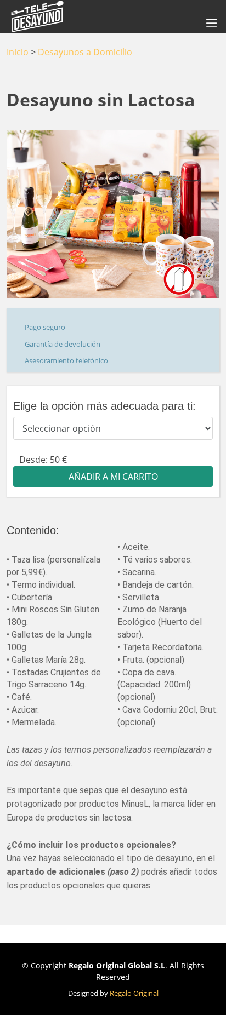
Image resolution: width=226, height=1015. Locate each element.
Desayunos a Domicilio (85, 52)
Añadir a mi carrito (113, 477)
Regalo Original (134, 993)
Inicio (18, 52)
